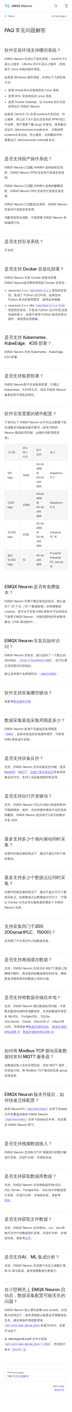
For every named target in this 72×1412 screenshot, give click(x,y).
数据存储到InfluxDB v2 (38, 1032)
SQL (7, 1200)
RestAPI (9, 772)
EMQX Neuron (22, 6)
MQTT (22, 772)
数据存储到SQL (38, 1027)
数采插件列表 (22, 701)
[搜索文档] (55, 6)
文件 (28, 1238)
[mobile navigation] (66, 6)
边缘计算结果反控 (42, 772)
